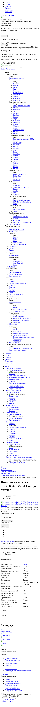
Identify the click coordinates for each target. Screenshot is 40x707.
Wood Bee (16, 180)
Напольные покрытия (16, 78)
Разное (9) (4, 647)
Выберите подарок (7, 541)
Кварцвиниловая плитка (21, 106)
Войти (3, 69)
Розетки (12, 292)
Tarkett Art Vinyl (18, 130)
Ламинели (16, 100)
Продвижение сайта (8, 674)
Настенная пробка (15, 274)
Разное (11, 250)
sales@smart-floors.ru (8, 701)
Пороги (11, 248)
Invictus (15, 124)
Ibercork (16, 218)
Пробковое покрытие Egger (22, 222)
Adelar (15, 107)
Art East (15, 111)
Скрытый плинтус (19, 244)
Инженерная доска (19, 174)
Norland (15, 159)
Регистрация (10, 69)
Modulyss (16, 194)
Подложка (12, 246)
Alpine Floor (17, 109)
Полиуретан (17, 243)
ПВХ (15, 241)
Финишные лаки (19, 311)
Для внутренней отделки (22, 318)
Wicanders (16, 220)
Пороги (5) (4, 643)
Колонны (12, 287)
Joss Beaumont (18, 93)
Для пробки (17, 341)
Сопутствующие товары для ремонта (22, 348)
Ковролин (16, 185)
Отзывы (8, 8)
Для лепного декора (20, 335)
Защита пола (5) (6, 631)
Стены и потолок (15, 272)
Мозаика (12, 267)
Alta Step (16, 144)
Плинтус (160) (6, 635)
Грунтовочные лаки (20, 309)
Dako (15, 265)
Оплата (7, 4)
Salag (15, 128)
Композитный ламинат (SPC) (23, 139)
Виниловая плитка (11, 681)
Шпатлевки (13, 324)
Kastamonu (17, 94)
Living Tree (17, 176)
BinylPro (16, 87)
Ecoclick (16, 115)
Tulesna (15, 165)
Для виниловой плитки (21, 333)
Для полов (16, 322)
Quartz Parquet (18, 178)
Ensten (15, 117)
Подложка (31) (6, 639)
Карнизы (12, 285)
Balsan (15, 189)
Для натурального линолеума (23, 337)
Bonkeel (16, 113)
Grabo (15, 211)
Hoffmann (16, 122)
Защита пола (13, 231)
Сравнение (5, 525)
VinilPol (15, 133)
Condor (15, 191)
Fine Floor (16, 120)
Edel (14, 193)
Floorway (16, 91)
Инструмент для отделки (17, 350)
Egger (15, 89)
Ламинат (16, 83)
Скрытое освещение (16, 294)
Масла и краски (18, 317)
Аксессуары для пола (16, 230)
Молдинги (12, 289)
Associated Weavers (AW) (21, 187)
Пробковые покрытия (20, 217)
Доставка (8, 2)
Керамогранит (14, 255)
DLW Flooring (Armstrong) (22, 202)
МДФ (15, 239)
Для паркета (17, 339)
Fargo (15, 119)
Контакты (8, 12)
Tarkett (15, 96)
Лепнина (12, 281)
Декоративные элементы (17, 283)
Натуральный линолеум (21, 200)
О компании (9, 10)
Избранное (5, 527)
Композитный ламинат (13, 683)
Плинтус (16, 237)
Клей (11, 296)
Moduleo (16, 126)
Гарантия (8, 6)
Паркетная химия (15, 302)
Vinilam (15, 131)
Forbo (15, 204)
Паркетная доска (19, 209)
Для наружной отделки (21, 320)
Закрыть (4, 36)
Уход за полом (14, 342)
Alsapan (15, 85)
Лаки (15, 307)
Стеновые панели (15, 276)
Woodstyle (16, 98)
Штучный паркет (15, 224)
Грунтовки (17, 331)
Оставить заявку (7, 521)
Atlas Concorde (18, 263)
